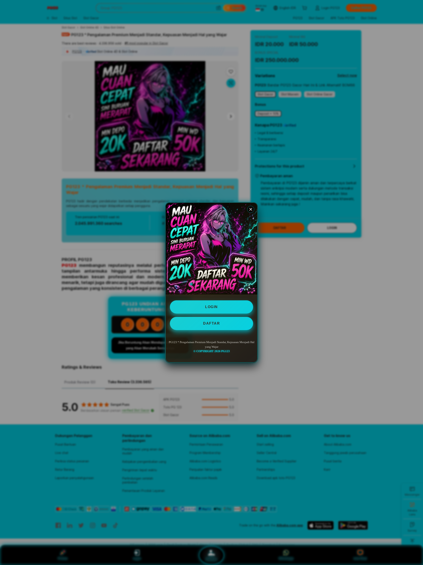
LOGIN (211, 307)
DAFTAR (211, 323)
